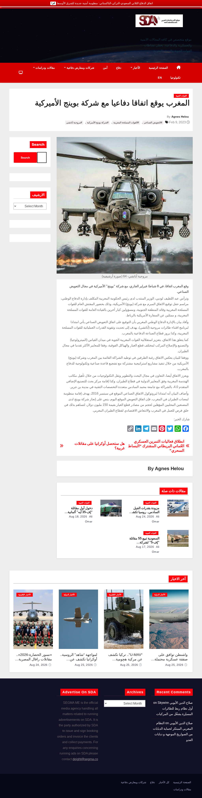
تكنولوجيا (175, 77)
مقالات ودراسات (45, 67)
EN (160, 77)
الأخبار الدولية (159, 595)
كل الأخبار (164, 782)
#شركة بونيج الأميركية (97, 122)
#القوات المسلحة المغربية (126, 122)
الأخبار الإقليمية (115, 595)
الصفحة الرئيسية (158, 67)
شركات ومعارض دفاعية (80, 67)
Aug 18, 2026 (78, 516)
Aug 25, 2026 (174, 664)
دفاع (118, 67)
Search (38, 144)
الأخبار (136, 67)
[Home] (178, 68)
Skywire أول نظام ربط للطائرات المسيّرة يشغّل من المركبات (174, 708)
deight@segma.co (85, 759)
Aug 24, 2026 (145, 516)
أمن (105, 67)
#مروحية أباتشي (74, 122)
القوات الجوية (181, 96)
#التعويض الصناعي (153, 122)
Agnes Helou (180, 116)
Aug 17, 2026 (145, 546)
